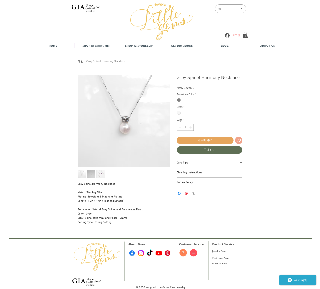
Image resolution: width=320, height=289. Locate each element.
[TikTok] (150, 253)
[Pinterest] (167, 253)
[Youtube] (158, 253)
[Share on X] (193, 193)
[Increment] (191, 127)
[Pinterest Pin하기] (186, 193)
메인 (81, 61)
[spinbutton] (185, 127)
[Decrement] (179, 127)
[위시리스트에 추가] (238, 140)
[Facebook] (132, 253)
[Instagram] (141, 253)
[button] (245, 35)
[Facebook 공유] (179, 193)
